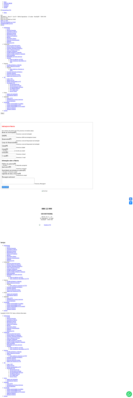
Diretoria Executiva (11, 248)
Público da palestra (9, 164)
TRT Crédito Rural (14, 375)
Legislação (6, 382)
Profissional (6, 332)
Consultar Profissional (12, 339)
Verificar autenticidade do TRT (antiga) (16, 392)
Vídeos (5, 12)
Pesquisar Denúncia (11, 394)
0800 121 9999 (4, 21)
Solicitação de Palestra (12, 295)
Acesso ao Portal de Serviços (13, 333)
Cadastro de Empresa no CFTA (14, 361)
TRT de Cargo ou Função (15, 371)
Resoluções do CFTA (11, 252)
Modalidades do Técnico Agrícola (14, 274)
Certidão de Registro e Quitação (14, 340)
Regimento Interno (11, 321)
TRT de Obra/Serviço (14, 369)
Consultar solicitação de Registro (14, 336)
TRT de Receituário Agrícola (16, 372)
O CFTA (8, 247)
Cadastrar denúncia (11, 393)
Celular (5, 152)
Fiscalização (6, 387)
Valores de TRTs (10, 365)
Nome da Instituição (9, 132)
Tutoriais (9, 346)
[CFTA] (2, 25)
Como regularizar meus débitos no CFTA (19, 278)
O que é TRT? (10, 364)
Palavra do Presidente (12, 254)
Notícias (9, 255)
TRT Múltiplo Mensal (15, 374)
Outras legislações (11, 301)
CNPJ (4, 136)
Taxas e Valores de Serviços (13, 267)
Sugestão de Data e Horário (11, 174)
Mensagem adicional (8, 177)
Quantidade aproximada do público (13, 170)
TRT (5, 363)
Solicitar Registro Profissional (14, 335)
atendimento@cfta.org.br (7, 23)
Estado (5, 149)
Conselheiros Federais (12, 249)
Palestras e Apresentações (13, 258)
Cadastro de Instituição (12, 294)
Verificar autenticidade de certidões (15, 389)
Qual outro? (6, 167)
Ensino (5, 378)
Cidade (5, 146)
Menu (2, 113)
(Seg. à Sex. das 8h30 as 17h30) (8, 22)
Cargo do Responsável (9, 142)
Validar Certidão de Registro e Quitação (16, 342)
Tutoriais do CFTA (11, 368)
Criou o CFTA (10, 298)
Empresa (6, 350)
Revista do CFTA (10, 260)
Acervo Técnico (13, 376)
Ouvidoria (9, 259)
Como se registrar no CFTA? (16, 277)
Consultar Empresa (11, 358)
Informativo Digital (11, 256)
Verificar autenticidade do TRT (14, 367)
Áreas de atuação (11, 273)
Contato (5, 310)
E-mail (5, 156)
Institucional (7, 315)
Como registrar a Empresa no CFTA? (18, 285)
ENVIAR (5, 187)
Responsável (6, 139)
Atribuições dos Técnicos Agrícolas (15, 299)
